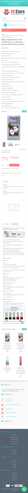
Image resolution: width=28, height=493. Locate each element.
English (17, 5)
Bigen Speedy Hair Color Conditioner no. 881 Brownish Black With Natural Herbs (7, 347)
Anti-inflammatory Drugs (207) (8, 53)
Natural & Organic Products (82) (8, 92)
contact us (14, 443)
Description (6, 224)
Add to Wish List (5, 168)
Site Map (14, 454)
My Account (10, 21)
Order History (14, 475)
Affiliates (14, 464)
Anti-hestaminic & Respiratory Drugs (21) (10, 51)
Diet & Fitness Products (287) (7, 79)
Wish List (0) (4, 21)
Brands (14, 460)
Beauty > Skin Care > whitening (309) (9, 62)
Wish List (14, 477)
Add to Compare (15, 168)
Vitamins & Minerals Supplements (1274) (10, 107)
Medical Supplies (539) (6, 86)
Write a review (17, 173)
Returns (14, 452)
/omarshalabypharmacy (11, 412)
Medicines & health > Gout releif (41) (9, 90)
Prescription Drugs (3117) (7, 99)
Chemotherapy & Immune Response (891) (10, 64)
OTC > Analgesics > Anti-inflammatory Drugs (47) (12, 94)
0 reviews (10, 173)
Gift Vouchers (14, 462)
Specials (14, 467)
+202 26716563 (9, 399)
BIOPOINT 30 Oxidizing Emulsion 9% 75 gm (7, 368)
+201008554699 (9, 401)
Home (2, 34)
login (14, 1)
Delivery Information (14, 437)
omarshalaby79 (9, 408)
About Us (14, 434)
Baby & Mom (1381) (5, 56)
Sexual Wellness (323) (6, 105)
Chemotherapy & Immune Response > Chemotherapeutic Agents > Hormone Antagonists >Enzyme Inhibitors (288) (12, 73)
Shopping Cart (18, 21)
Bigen (24, 149)
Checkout (24, 21)
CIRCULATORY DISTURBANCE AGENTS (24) (10, 77)
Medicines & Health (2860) (7, 88)
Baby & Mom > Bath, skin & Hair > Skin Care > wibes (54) (14, 58)
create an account (21, 1)
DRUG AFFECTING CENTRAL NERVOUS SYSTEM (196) (12, 81)
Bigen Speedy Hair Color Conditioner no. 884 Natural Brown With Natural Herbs (20, 347)
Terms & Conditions (14, 441)
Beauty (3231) (4, 60)
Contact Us (14, 449)
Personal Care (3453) (6, 97)
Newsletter (14, 479)
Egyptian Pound (16, 3)
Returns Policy (14, 439)
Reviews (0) (14, 224)
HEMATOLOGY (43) (5, 84)
